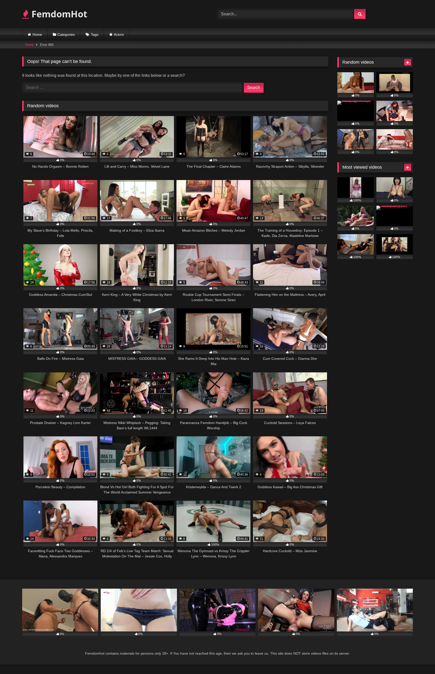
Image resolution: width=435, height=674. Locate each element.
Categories (66, 34)
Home (37, 34)
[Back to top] (419, 659)
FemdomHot (58, 14)
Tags (94, 34)
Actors (119, 34)
